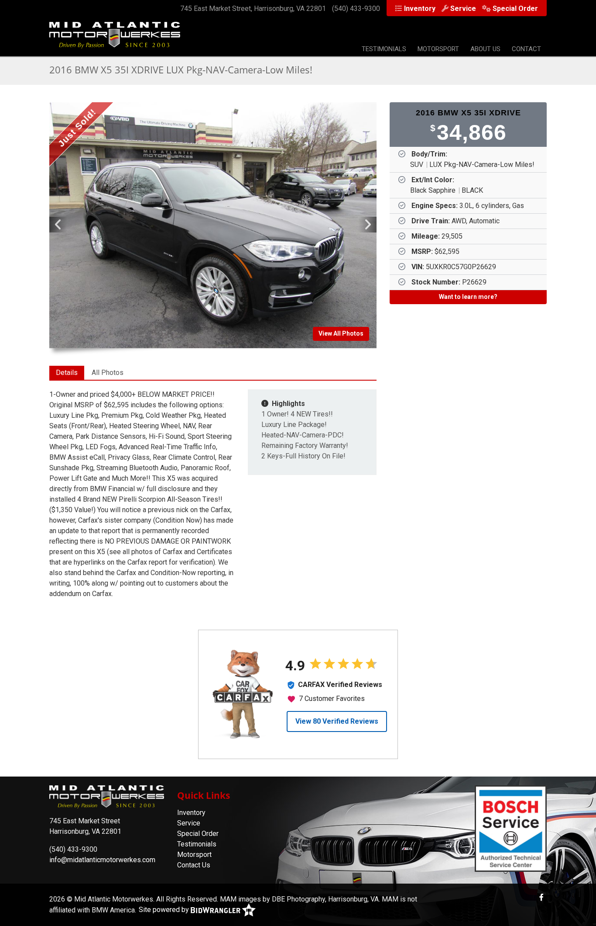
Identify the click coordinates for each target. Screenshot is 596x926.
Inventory (419, 8)
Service (463, 8)
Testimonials (384, 49)
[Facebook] (541, 897)
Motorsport (438, 49)
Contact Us (193, 865)
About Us (485, 49)
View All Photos (341, 333)
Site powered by (165, 909)
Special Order (515, 8)
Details (67, 372)
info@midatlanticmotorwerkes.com (102, 860)
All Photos (107, 372)
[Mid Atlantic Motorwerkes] (114, 39)
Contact (526, 49)
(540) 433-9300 (356, 8)
